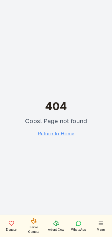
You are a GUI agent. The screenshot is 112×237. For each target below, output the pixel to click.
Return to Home (56, 134)
